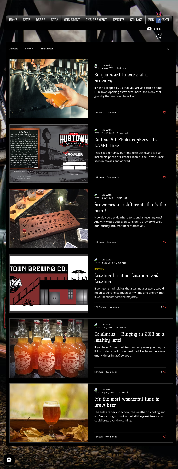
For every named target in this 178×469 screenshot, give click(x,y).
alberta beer (47, 48)
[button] (159, 35)
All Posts (13, 48)
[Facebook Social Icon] (158, 20)
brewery (29, 48)
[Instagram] (158, 14)
